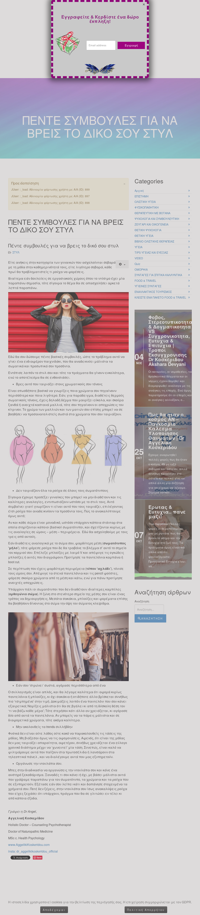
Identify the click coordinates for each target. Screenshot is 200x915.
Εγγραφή (131, 45)
